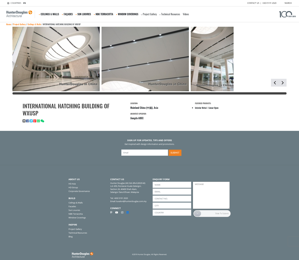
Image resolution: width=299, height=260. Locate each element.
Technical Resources (170, 14)
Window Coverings (77, 217)
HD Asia (72, 183)
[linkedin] (127, 212)
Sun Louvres (74, 210)
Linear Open (213, 107)
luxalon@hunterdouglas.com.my (131, 201)
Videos (186, 14)
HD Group (73, 187)
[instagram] (123, 212)
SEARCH (288, 3)
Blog (71, 236)
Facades (72, 206)
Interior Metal (201, 107)
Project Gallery (150, 14)
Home (8, 24)
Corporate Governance (79, 191)
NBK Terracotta (76, 213)
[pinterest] (112, 212)
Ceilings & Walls (34, 24)
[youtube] (118, 212)
